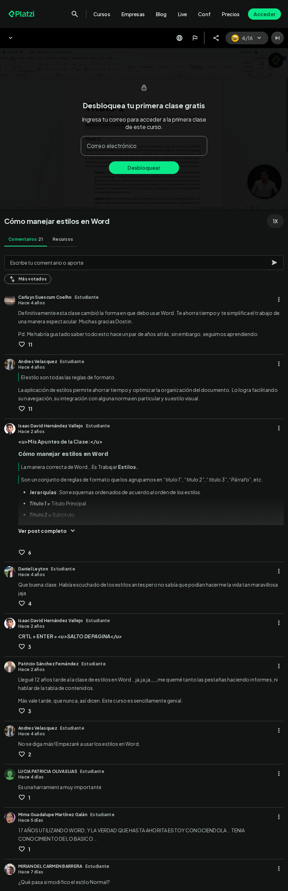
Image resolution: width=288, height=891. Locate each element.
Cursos (101, 14)
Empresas (133, 14)
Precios (231, 14)
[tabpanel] (144, 571)
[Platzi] (22, 14)
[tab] (25, 239)
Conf (204, 14)
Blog (161, 14)
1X (275, 221)
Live (182, 14)
